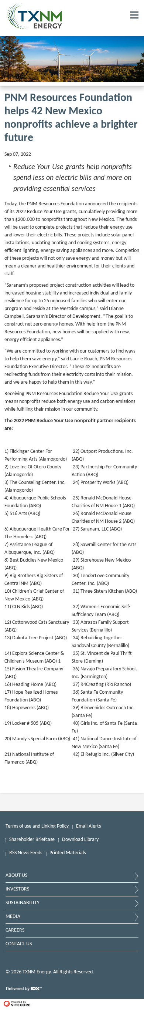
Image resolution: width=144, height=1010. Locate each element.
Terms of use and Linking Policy (37, 826)
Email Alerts (88, 826)
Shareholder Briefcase (32, 839)
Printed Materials (67, 853)
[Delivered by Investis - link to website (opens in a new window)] (24, 991)
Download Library (80, 839)
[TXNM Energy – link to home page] (34, 28)
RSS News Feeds (25, 853)
